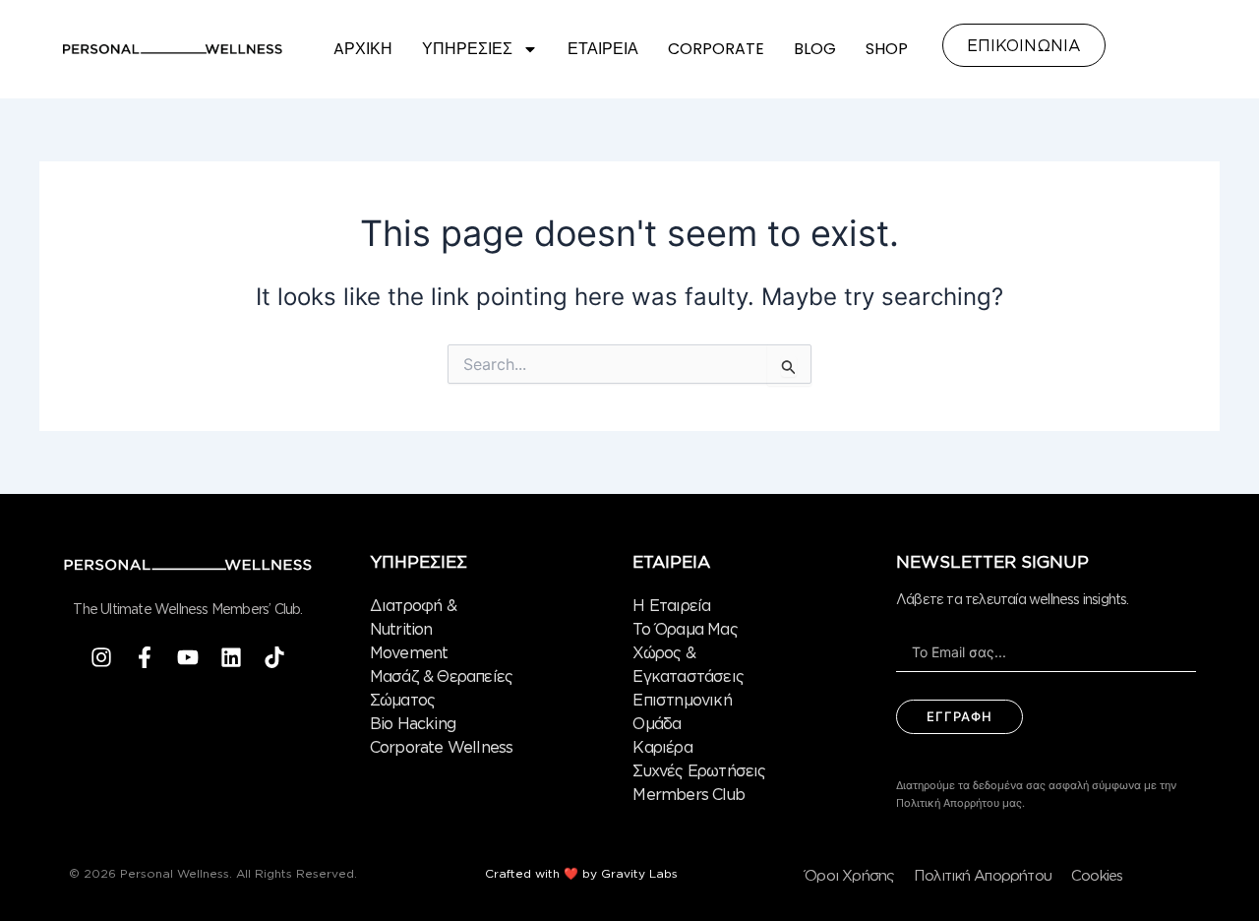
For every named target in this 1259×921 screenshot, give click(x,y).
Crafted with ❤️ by (543, 873)
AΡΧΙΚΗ (362, 48)
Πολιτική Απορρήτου (982, 875)
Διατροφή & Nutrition (413, 617)
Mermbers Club (688, 794)
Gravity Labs (639, 873)
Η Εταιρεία (671, 605)
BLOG (815, 48)
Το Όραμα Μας (684, 629)
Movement (409, 652)
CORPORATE (716, 48)
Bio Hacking (412, 723)
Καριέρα (661, 747)
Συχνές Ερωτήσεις (698, 770)
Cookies (1096, 875)
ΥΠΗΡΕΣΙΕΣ (467, 48)
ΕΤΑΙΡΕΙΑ (603, 48)
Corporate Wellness (441, 747)
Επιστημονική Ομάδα (681, 711)
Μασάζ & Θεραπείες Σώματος (441, 687)
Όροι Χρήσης (849, 875)
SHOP (887, 48)
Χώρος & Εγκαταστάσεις (688, 664)
